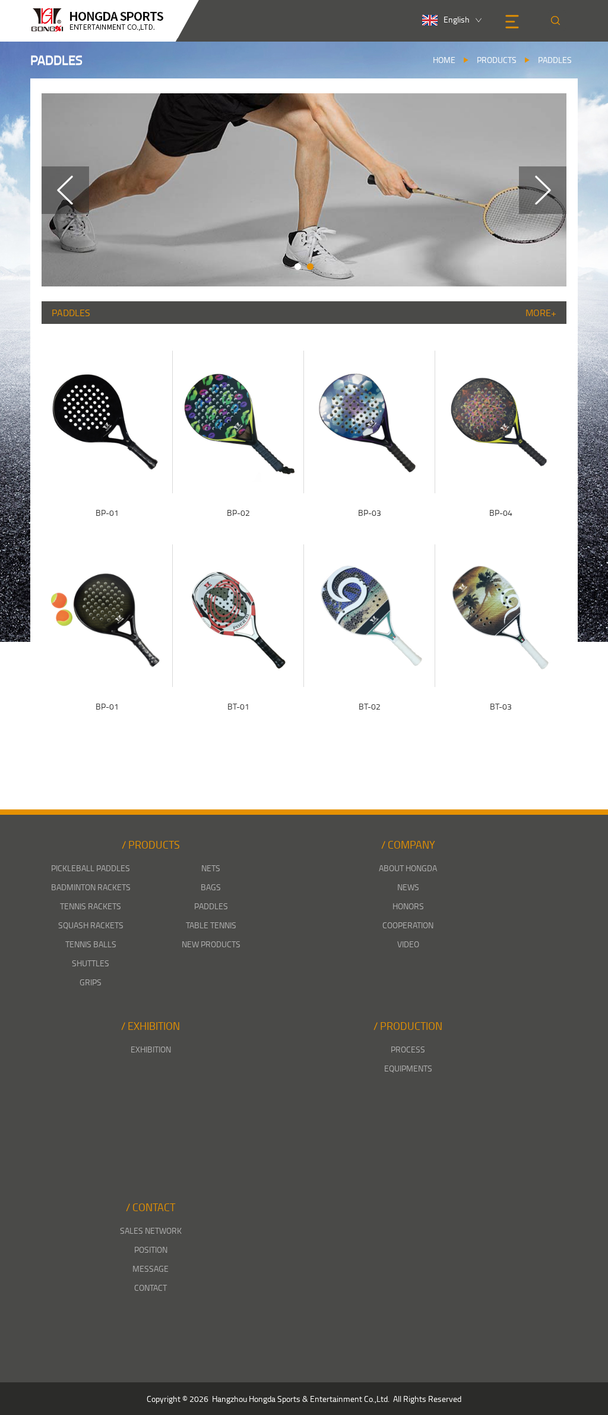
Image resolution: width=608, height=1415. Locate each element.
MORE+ (540, 312)
